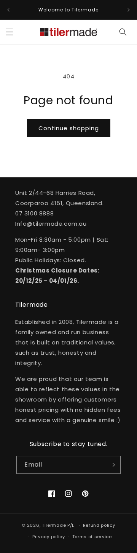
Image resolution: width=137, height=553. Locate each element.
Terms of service (92, 537)
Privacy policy (48, 537)
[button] (9, 32)
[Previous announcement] (8, 10)
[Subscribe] (112, 465)
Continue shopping (68, 128)
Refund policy (99, 525)
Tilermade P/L (58, 525)
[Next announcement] (128, 10)
